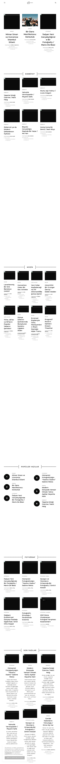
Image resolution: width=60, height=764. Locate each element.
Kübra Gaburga (15, 45)
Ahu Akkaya (30, 136)
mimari (12, 31)
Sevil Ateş (51, 47)
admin (47, 624)
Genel (47, 576)
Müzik (5, 281)
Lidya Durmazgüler (22, 333)
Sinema (30, 28)
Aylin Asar (33, 39)
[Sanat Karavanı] (30, 3)
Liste (32, 282)
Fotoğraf (48, 31)
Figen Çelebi (31, 99)
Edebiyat (6, 92)
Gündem (48, 612)
